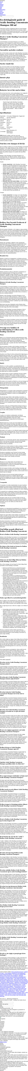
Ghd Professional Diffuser (6, 974)
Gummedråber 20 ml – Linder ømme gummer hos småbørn (12, 985)
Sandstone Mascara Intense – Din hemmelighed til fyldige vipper (12, 992)
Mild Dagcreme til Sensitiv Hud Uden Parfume (17, 980)
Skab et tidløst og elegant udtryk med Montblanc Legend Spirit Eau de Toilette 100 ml (13, 989)
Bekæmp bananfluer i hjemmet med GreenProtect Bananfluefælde (12, 976)
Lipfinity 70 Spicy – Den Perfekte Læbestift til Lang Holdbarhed (14, 972)
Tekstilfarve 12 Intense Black (6, 978)
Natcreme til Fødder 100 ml (7, 982)
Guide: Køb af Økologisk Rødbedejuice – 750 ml (13, 990)
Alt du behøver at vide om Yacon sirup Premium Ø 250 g (13, 986)
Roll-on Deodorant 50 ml (17, 971)
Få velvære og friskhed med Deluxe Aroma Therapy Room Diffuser (12, 975)
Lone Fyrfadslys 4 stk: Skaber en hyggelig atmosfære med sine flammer (14, 994)
